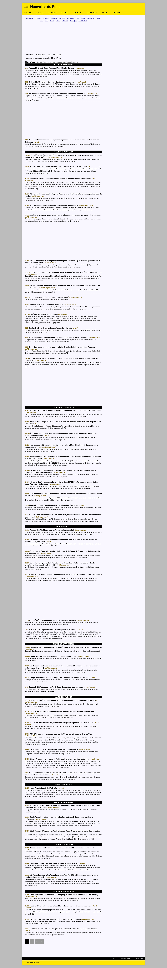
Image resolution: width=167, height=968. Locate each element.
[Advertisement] (63, 38)
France (64, 13)
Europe (77, 13)
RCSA (52, 21)
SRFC (58, 21)
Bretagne (40, 55)
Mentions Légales (125, 958)
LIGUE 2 (54, 18)
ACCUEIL (29, 18)
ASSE (72, 18)
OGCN (89, 18)
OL (94, 18)
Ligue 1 (39, 13)
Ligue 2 (52, 13)
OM (98, 18)
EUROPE (65, 21)
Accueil (28, 13)
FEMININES (83, 21)
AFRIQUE (73, 21)
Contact (114, 958)
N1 (68, 18)
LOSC (83, 18)
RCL (46, 21)
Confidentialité (139, 958)
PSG (41, 21)
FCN (77, 18)
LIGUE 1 (46, 18)
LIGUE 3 (62, 18)
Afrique (91, 13)
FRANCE (38, 18)
